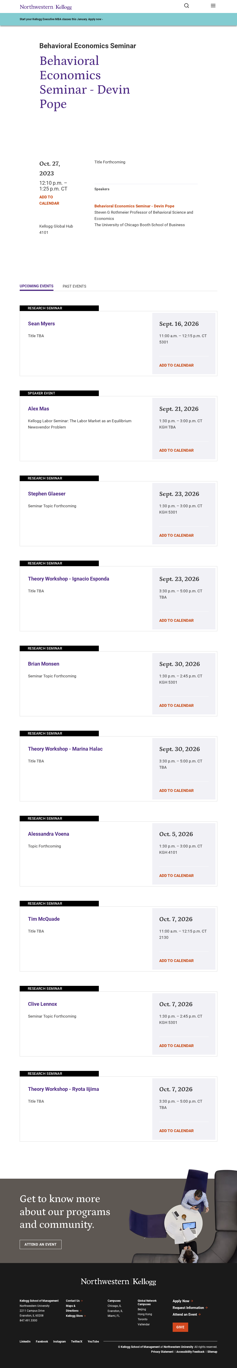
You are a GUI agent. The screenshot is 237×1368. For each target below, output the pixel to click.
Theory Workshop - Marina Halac (65, 749)
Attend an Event (185, 1314)
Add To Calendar (176, 365)
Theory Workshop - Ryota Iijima (63, 1089)
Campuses (114, 1300)
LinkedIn (25, 1341)
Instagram (59, 1341)
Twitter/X (76, 1341)
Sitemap (212, 1351)
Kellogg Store (74, 1315)
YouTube (93, 1341)
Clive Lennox (42, 1004)
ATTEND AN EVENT (41, 1244)
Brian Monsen (43, 664)
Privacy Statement (162, 1351)
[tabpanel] (118, 723)
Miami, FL (114, 1315)
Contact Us (73, 1300)
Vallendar (144, 1324)
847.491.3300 (28, 1320)
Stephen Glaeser (46, 494)
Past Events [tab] (74, 286)
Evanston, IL (115, 1311)
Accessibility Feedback (190, 1351)
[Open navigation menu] (213, 6)
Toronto (142, 1319)
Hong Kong (145, 1314)
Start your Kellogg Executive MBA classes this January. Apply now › (61, 19)
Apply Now (181, 1301)
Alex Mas (38, 409)
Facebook (42, 1341)
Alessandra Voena (48, 834)
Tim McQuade (44, 919)
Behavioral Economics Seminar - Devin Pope (134, 206)
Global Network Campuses (147, 1302)
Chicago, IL (114, 1306)
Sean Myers (41, 324)
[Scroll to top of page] (229, 1344)
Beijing (142, 1309)
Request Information (188, 1308)
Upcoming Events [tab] (36, 286)
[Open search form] (195, 6)
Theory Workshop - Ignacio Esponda (68, 579)
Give (180, 1327)
